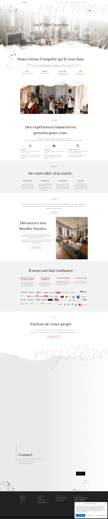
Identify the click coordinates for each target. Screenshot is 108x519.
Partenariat (22, 500)
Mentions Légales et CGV (43, 502)
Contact (83, 2)
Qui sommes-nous (42, 500)
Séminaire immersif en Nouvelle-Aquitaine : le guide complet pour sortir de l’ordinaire (81, 499)
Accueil (61, 2)
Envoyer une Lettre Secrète (61, 497)
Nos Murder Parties (60, 500)
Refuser (90, 515)
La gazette (77, 2)
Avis (21, 502)
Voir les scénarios (36, 247)
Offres (66, 2)
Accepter (80, 515)
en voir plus (54, 212)
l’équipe (72, 2)
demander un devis (54, 336)
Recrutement (23, 497)
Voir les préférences (101, 515)
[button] (105, 503)
